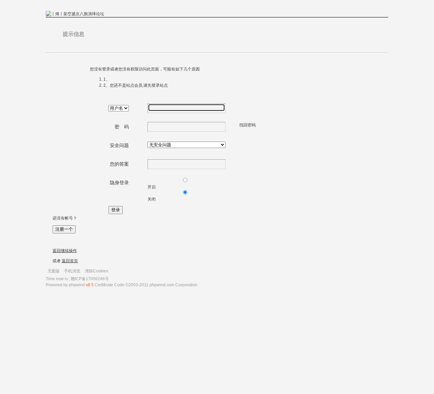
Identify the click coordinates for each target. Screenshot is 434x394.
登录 (115, 209)
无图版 (53, 271)
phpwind (77, 285)
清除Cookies (96, 271)
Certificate (104, 285)
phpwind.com (162, 285)
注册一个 (64, 229)
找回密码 (247, 125)
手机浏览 (72, 271)
